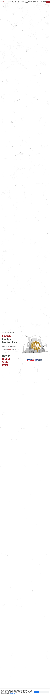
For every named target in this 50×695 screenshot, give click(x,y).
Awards (16, 1)
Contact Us (44, 2)
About (19, 1)
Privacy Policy (12, 693)
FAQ (41, 1)
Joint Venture (26, 2)
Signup (22, 1)
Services (34, 1)
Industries (30, 1)
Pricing (38, 1)
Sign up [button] (11, 1)
